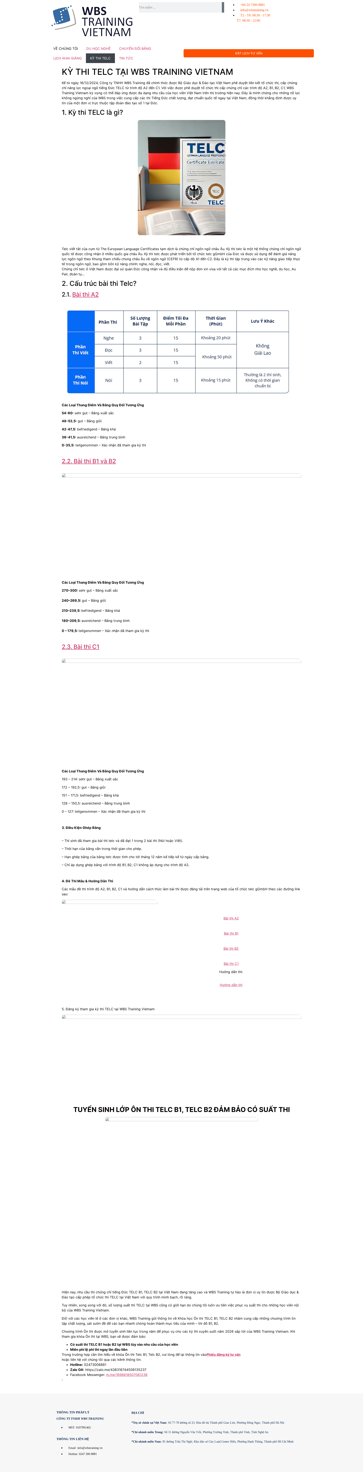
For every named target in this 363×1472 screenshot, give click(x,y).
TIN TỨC (126, 58)
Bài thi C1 (231, 964)
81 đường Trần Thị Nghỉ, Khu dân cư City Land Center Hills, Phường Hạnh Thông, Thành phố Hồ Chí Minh (212, 1441)
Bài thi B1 (231, 933)
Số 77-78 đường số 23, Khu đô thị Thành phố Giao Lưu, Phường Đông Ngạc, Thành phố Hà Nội (208, 1422)
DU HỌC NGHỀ (98, 48)
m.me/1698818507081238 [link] (126, 1375)
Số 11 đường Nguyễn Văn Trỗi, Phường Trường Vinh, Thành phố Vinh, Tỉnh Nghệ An (200, 1432)
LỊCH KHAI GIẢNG (67, 58)
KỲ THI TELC (100, 58)
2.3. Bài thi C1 (80, 646)
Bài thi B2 (231, 948)
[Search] (223, 7)
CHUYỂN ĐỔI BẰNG (135, 48)
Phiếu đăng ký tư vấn (223, 1354)
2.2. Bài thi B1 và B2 (89, 461)
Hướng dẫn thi (231, 985)
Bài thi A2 (85, 294)
